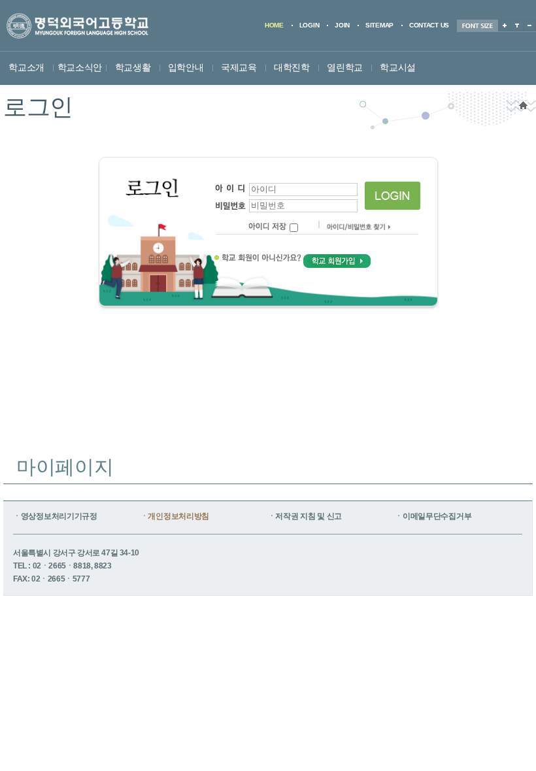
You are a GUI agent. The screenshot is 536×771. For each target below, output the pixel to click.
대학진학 (292, 67)
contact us (429, 25)
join (342, 25)
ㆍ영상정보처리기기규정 (55, 516)
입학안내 (186, 67)
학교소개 (26, 67)
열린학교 (345, 67)
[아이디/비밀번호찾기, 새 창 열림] (359, 230)
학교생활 (133, 67)
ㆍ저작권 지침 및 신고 (305, 516)
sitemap (379, 25)
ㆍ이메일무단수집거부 (433, 516)
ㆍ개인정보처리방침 (175, 516)
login (309, 25)
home (274, 25)
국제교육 (239, 67)
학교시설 (398, 67)
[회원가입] (337, 262)
